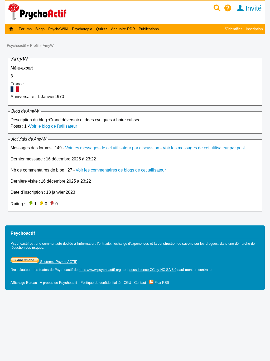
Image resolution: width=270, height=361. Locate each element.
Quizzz (101, 29)
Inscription (254, 29)
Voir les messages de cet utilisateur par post (204, 148)
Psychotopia (82, 29)
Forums (25, 29)
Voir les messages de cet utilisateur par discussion (112, 148)
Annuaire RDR (123, 29)
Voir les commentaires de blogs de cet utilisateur (121, 170)
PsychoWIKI (58, 29)
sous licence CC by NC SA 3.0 (152, 270)
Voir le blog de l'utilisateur (53, 126)
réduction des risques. (27, 247)
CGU (127, 283)
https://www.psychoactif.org (100, 270)
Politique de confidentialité (100, 283)
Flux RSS (161, 283)
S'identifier (233, 29)
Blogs (40, 29)
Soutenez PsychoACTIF (58, 262)
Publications (149, 29)
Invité (253, 8)
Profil (34, 45)
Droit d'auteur (21, 270)
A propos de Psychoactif (58, 283)
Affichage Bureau (24, 283)
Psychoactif (16, 45)
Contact (140, 283)
